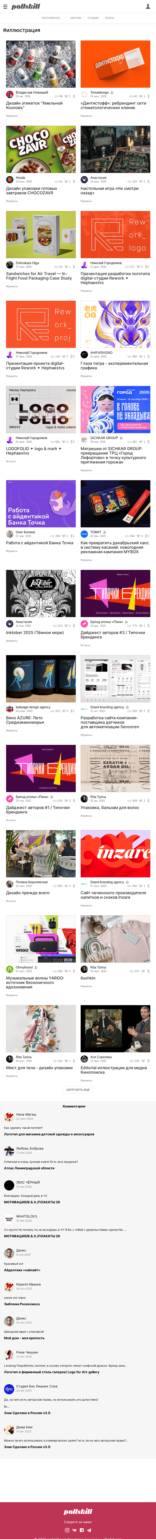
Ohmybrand (25, 967)
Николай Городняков (106, 263)
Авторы (75, 18)
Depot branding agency (107, 707)
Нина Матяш (26, 1114)
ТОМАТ (95, 532)
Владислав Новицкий (32, 92)
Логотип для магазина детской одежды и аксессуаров (49, 1134)
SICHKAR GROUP (104, 438)
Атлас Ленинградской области (29, 1168)
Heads (20, 177)
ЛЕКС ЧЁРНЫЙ (28, 1182)
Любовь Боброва (29, 1148)
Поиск (109, 18)
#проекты (11, 115)
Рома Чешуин (27, 1352)
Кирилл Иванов (28, 1284)
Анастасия (98, 177)
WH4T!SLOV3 (26, 1216)
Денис (21, 1250)
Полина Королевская (32, 882)
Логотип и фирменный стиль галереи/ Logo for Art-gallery (51, 1372)
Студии (93, 18)
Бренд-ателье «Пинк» (106, 622)
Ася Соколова (101, 1057)
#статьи (11, 461)
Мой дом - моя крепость (24, 1338)
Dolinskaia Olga (27, 263)
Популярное (51, 18)
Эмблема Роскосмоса (22, 1304)
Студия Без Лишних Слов (36, 1386)
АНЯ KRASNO (101, 352)
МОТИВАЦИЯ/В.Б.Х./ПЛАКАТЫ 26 (32, 1202)
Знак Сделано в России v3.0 (27, 1413)
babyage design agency (33, 707)
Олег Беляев (25, 532)
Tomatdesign (99, 92)
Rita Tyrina (98, 797)
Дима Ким (24, 1427)
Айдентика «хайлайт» (22, 1270)
